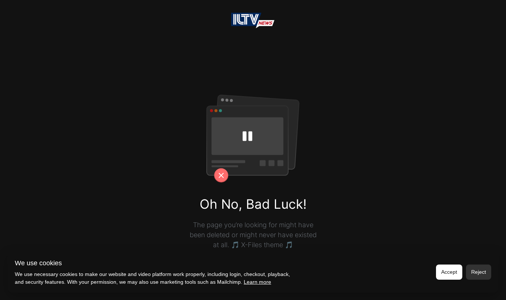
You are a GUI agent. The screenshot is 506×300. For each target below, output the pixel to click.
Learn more (257, 282)
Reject (478, 272)
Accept (449, 272)
